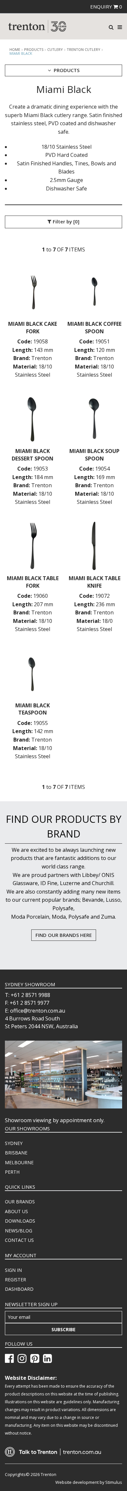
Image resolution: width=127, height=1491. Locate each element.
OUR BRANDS (20, 1201)
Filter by (65, 221)
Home (14, 50)
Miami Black (20, 53)
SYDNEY (13, 1143)
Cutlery (55, 50)
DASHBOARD (19, 1289)
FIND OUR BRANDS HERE (63, 935)
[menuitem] (63, 1143)
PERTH (12, 1172)
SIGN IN (13, 1270)
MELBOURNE (19, 1162)
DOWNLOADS (20, 1221)
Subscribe (63, 1329)
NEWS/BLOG (18, 1230)
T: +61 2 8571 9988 (27, 995)
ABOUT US (16, 1211)
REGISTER (15, 1279)
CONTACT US (19, 1240)
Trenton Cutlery (83, 50)
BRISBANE (16, 1153)
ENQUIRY (106, 6)
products (33, 50)
